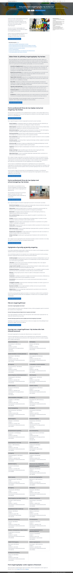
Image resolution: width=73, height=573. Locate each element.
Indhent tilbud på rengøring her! (40, 10)
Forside (44, 1)
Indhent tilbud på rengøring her (14, 38)
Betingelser (63, 572)
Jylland (48, 1)
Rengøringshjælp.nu (12, 1)
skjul (18, 42)
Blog (58, 572)
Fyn (50, 1)
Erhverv (33, 10)
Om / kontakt (59, 1)
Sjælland (54, 1)
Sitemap (61, 572)
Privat (29, 10)
